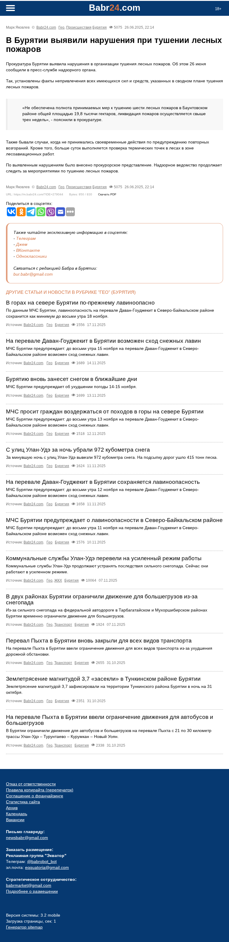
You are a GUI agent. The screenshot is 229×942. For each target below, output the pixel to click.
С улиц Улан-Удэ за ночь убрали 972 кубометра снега (78, 450)
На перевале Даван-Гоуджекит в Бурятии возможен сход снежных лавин (103, 341)
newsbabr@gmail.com (27, 837)
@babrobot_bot (42, 861)
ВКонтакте (28, 250)
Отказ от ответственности (31, 784)
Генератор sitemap (24, 927)
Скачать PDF (107, 194)
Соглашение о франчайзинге (34, 795)
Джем (21, 244)
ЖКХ (58, 580)
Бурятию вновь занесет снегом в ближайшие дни (71, 379)
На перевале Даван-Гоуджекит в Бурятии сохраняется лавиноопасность (103, 482)
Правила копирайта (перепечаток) (39, 789)
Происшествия (79, 27)
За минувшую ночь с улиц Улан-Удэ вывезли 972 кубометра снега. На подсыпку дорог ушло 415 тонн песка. (112, 457)
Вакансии (15, 819)
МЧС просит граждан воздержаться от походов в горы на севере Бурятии (105, 411)
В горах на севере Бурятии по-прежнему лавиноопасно (80, 302)
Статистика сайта (23, 801)
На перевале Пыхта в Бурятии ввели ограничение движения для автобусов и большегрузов (109, 720)
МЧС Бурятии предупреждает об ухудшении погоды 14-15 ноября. (71, 386)
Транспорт (63, 625)
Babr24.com (46, 27)
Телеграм (26, 238)
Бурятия (99, 27)
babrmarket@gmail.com (28, 885)
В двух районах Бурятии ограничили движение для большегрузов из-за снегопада (102, 599)
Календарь (16, 813)
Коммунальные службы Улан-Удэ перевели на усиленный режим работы (104, 558)
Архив (12, 807)
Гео (61, 27)
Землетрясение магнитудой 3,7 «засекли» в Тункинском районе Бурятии (103, 679)
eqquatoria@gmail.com (47, 867)
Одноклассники (31, 256)
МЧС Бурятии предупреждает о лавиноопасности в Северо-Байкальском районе (114, 520)
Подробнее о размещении (32, 891)
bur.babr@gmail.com (33, 274)
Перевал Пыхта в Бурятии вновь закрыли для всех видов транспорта (99, 640)
